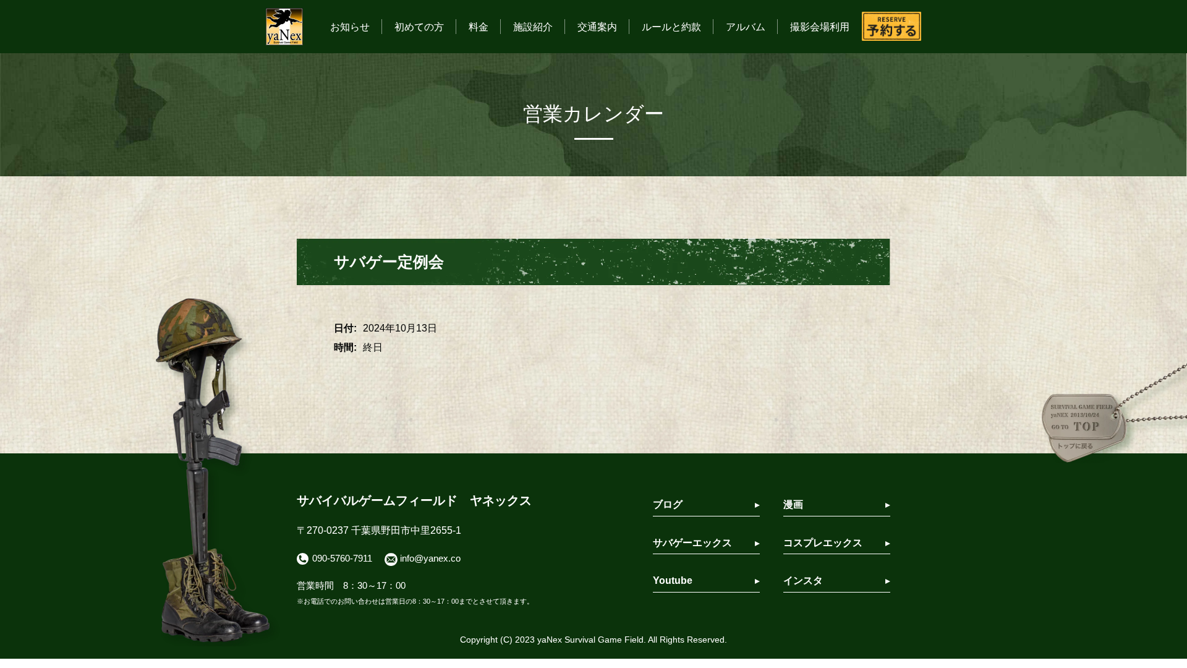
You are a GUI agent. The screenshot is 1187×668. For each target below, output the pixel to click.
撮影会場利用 (819, 27)
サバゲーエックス (692, 542)
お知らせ (350, 27)
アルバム (745, 27)
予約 (891, 26)
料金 (478, 27)
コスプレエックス (822, 542)
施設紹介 (533, 27)
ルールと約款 (671, 27)
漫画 (793, 504)
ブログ (668, 504)
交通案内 (597, 27)
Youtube (672, 580)
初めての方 (419, 27)
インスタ (803, 580)
